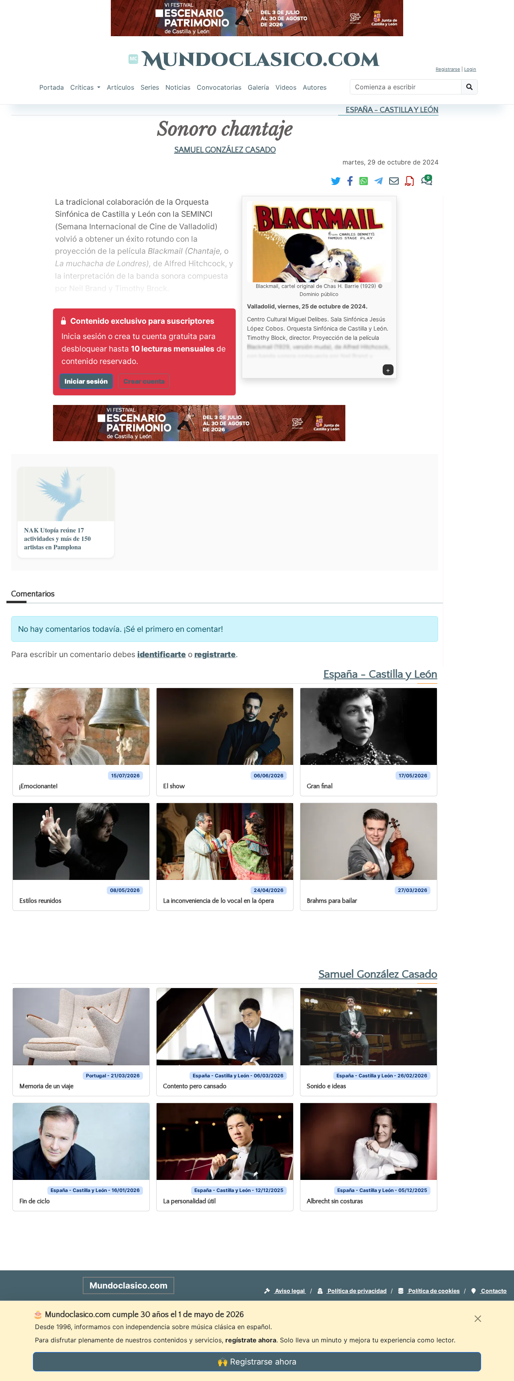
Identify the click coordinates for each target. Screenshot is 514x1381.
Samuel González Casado (225, 150)
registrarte (215, 654)
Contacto (493, 1290)
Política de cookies (433, 1290)
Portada (51, 87)
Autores (314, 87)
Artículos (120, 87)
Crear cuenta (144, 381)
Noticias (177, 87)
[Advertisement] (273, 939)
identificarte (161, 654)
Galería (258, 87)
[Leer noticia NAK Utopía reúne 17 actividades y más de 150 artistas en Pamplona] (66, 494)
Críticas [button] (83, 87)
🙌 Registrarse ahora (257, 1362)
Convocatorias (219, 87)
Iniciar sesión (86, 381)
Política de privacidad (356, 1290)
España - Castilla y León (392, 110)
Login (470, 69)
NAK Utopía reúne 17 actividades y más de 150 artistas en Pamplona (57, 538)
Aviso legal (290, 1290)
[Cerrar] (478, 1318)
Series (150, 87)
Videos (285, 87)
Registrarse (448, 69)
